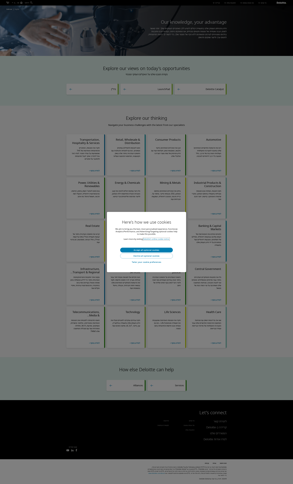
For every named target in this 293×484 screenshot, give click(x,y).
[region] (146, 242)
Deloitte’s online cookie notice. (156, 239)
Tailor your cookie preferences (146, 262)
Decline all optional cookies (146, 256)
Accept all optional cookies (146, 250)
